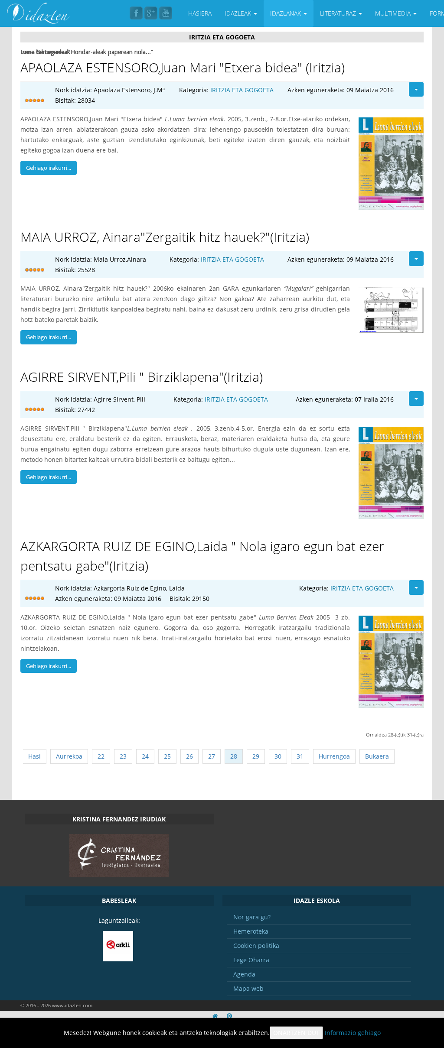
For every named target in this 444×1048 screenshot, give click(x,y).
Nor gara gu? (252, 917)
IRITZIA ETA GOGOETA (242, 90)
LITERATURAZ (339, 13)
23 (123, 756)
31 (300, 756)
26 (189, 756)
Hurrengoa (334, 756)
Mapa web (248, 988)
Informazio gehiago (353, 1033)
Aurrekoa (69, 756)
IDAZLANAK (286, 13)
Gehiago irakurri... (48, 168)
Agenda (244, 974)
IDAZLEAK (239, 13)
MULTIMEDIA (393, 13)
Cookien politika (256, 945)
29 (255, 756)
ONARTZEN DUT (296, 1033)
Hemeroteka (250, 931)
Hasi (34, 756)
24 (145, 756)
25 (167, 756)
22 (101, 756)
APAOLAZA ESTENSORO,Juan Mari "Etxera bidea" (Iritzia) (182, 67)
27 (211, 756)
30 (277, 756)
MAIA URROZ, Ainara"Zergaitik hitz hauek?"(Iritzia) (164, 237)
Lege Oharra (251, 960)
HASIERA (200, 13)
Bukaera (377, 756)
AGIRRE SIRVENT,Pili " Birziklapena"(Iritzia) (141, 377)
